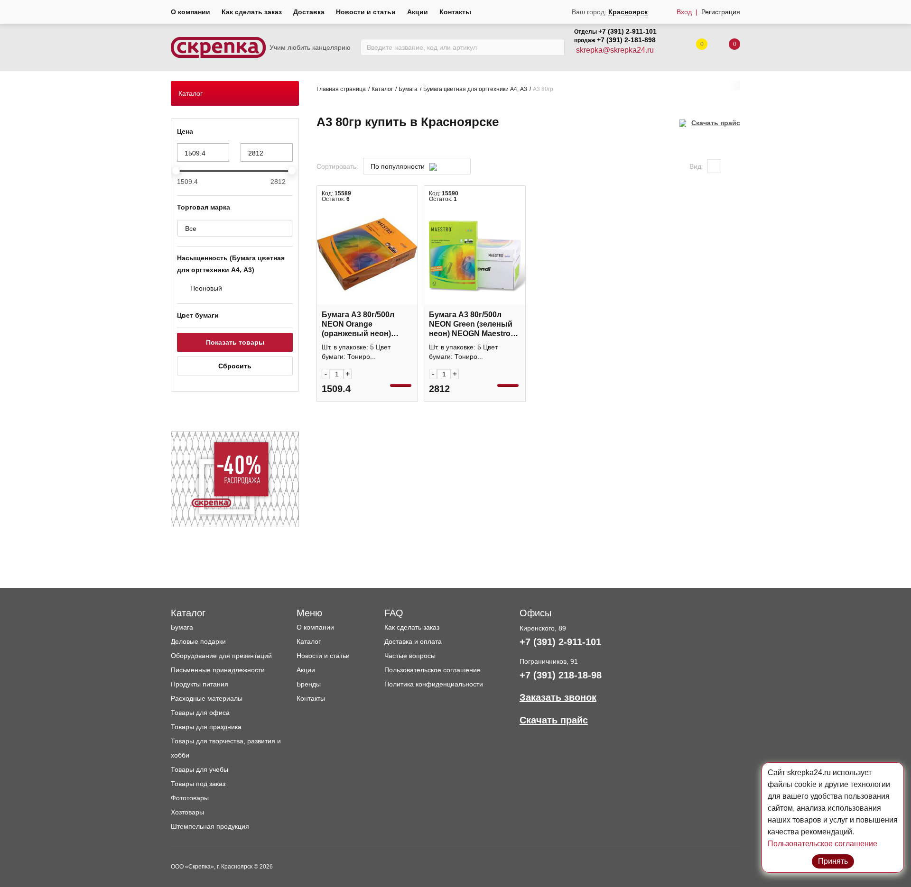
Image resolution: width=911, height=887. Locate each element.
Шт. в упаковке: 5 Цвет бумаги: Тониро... (356, 351)
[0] (725, 47)
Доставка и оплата (413, 641)
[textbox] (412, 166)
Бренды (309, 684)
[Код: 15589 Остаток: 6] (367, 254)
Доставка (309, 12)
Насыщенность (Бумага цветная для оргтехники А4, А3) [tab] (231, 264)
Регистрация (720, 12)
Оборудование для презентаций (221, 655)
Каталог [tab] (190, 93)
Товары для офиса (200, 712)
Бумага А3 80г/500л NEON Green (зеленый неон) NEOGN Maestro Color (470, 324)
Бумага (408, 89)
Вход (684, 12)
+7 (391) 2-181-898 (626, 40)
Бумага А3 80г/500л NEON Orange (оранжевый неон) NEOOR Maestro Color (362, 324)
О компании (190, 12)
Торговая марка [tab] (203, 207)
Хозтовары (187, 812)
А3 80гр (543, 89)
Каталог (382, 89)
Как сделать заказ (252, 12)
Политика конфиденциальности (433, 684)
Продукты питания (199, 684)
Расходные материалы (206, 698)
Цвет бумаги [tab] (198, 315)
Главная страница (341, 89)
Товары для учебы (199, 769)
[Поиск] (555, 47)
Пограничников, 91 (549, 661)
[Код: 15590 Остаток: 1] (474, 254)
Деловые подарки (198, 641)
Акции (417, 12)
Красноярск (628, 12)
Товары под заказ (198, 783)
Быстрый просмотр (367, 299)
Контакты (455, 12)
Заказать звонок (558, 697)
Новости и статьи (366, 12)
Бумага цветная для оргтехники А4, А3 (475, 89)
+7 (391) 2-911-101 (627, 31)
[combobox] (417, 166)
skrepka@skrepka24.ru (615, 50)
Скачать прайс (715, 123)
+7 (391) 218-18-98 (561, 675)
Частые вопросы (410, 655)
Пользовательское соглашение (432, 670)
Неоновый (206, 288)
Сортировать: (337, 166)
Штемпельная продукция (210, 826)
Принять (833, 861)
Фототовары (190, 798)
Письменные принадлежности (218, 670)
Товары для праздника (206, 727)
